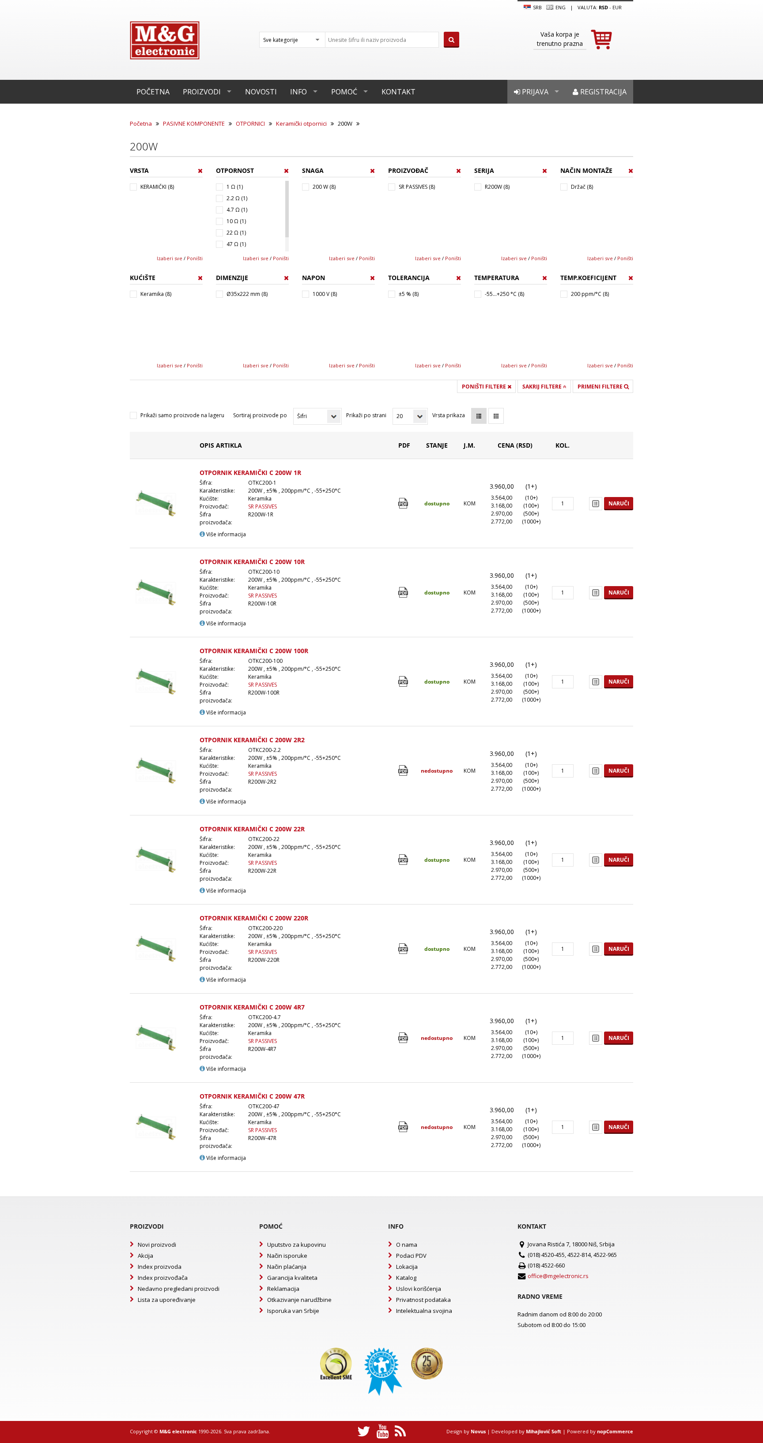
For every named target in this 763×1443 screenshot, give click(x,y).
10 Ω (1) (236, 221)
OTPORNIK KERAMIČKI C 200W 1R (250, 472)
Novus (478, 1431)
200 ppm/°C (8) (590, 294)
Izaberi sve (169, 258)
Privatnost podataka (423, 1300)
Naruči (618, 503)
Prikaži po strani (366, 415)
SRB (537, 7)
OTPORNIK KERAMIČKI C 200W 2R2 (252, 740)
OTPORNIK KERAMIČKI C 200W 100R (254, 651)
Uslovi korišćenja (418, 1289)
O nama (406, 1245)
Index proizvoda (159, 1267)
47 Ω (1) (236, 244)
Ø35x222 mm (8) (247, 294)
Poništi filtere (484, 386)
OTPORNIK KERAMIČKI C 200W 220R (254, 918)
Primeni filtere (601, 386)
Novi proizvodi (157, 1245)
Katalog (406, 1278)
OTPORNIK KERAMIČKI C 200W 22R (252, 829)
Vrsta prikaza (448, 415)
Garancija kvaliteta (292, 1278)
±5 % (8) (409, 294)
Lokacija (407, 1267)
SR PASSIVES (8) (417, 187)
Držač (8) (582, 187)
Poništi (195, 258)
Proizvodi (202, 92)
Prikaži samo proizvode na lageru (182, 415)
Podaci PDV (411, 1256)
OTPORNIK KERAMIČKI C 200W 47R (252, 1096)
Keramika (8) (155, 294)
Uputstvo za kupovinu (296, 1245)
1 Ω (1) (235, 187)
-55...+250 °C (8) (504, 294)
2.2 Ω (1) (237, 198)
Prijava (534, 92)
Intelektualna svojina (424, 1311)
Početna (153, 92)
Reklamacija (283, 1289)
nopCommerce (615, 1431)
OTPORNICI (250, 123)
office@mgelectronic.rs (558, 1276)
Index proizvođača (163, 1278)
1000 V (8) (325, 294)
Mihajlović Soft (543, 1431)
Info (298, 92)
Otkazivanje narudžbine (299, 1300)
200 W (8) (324, 187)
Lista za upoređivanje (167, 1300)
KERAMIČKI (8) (157, 187)
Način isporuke (287, 1256)
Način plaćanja (286, 1267)
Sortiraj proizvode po (260, 415)
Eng (560, 7)
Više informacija (225, 534)
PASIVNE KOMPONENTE (194, 123)
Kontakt (398, 92)
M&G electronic (178, 1431)
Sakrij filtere (542, 386)
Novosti (261, 92)
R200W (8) (497, 187)
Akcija (145, 1256)
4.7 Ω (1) (237, 209)
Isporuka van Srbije (293, 1311)
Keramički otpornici (301, 123)
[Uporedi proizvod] (595, 503)
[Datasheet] (404, 503)
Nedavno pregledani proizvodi (178, 1289)
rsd (603, 7)
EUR (617, 7)
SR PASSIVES (262, 506)
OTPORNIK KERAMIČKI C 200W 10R (252, 561)
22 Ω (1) (236, 232)
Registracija (602, 92)
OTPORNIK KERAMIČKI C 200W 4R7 (252, 1007)
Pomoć (344, 92)
